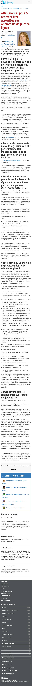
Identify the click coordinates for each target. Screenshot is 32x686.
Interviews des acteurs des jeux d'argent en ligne (15, 8)
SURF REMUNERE (6, 637)
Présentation (4, 584)
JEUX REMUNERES (7, 619)
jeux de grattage (10, 137)
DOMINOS (4, 640)
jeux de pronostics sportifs (21, 80)
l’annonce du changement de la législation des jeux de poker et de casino (8, 43)
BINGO (3, 628)
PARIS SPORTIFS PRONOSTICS (10, 610)
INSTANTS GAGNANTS (7, 634)
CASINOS (4, 616)
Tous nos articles (8, 658)
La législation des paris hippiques (15, 508)
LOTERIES (4, 622)
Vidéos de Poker (7, 665)
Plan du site (4, 598)
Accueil (3, 6)
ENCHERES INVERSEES (8, 643)
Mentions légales (5, 593)
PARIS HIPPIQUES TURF (8, 613)
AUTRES (4, 649)
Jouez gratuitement (8, 673)
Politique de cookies (6, 591)
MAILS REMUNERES (7, 655)
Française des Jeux (6, 85)
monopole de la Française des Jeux (12, 160)
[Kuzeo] (7, 2)
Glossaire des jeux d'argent (10, 671)
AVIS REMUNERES (7, 646)
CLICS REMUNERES (7, 652)
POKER (4, 607)
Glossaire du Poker (8, 668)
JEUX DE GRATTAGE (7, 625)
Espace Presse (5, 586)
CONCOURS (5, 631)
